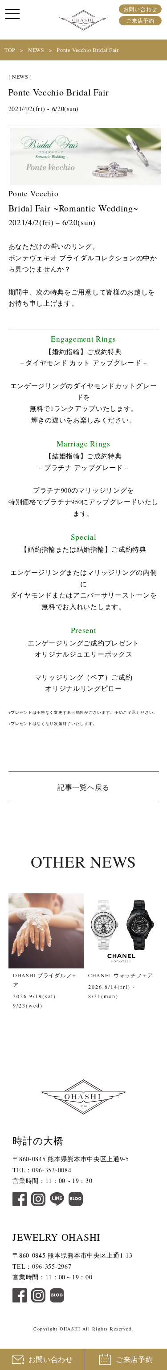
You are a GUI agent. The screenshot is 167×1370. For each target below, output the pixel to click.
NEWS (36, 49)
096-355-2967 (51, 1266)
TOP (10, 49)
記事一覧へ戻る (83, 787)
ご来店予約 (140, 20)
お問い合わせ (140, 8)
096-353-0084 (51, 1170)
